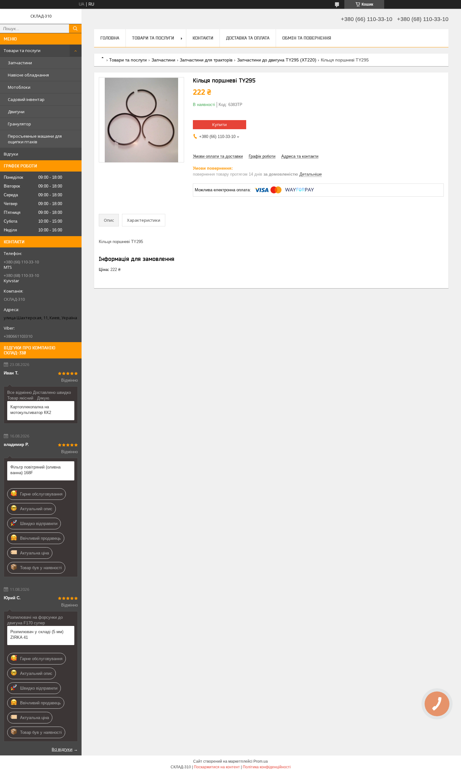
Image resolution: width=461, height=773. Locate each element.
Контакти (203, 37)
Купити (219, 124)
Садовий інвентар (26, 99)
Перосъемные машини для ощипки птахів (35, 139)
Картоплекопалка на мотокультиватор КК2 (30, 410)
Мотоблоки (19, 87)
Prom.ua (260, 761)
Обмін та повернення (306, 37)
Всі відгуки (62, 749)
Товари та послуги (22, 50)
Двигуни (16, 111)
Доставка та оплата (247, 37)
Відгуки (11, 154)
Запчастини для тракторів (206, 59)
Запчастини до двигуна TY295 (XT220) (276, 59)
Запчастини (20, 63)
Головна (109, 37)
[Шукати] (75, 28)
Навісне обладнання (28, 75)
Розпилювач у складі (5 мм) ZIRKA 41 (36, 634)
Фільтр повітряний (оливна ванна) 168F (35, 470)
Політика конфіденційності (267, 767)
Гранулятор (19, 124)
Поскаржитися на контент (217, 767)
